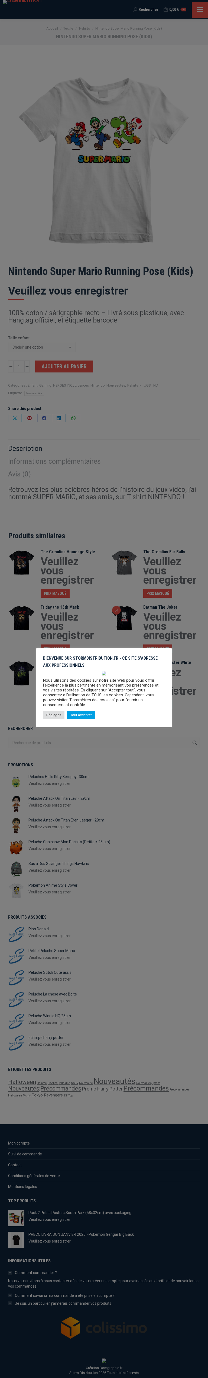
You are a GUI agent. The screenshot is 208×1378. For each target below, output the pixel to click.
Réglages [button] (53, 715)
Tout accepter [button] (81, 715)
